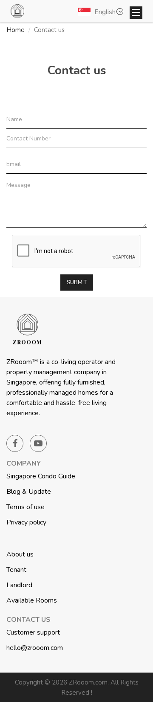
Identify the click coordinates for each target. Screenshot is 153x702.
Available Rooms (31, 600)
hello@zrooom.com (34, 647)
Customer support (33, 632)
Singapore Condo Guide (40, 476)
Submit (77, 282)
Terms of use (25, 507)
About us (20, 554)
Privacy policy (26, 522)
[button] (102, 11)
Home (15, 30)
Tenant (16, 569)
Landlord (19, 585)
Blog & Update (28, 491)
